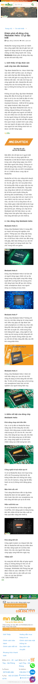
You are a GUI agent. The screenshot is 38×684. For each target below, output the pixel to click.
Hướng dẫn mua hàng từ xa (26, 636)
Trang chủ (8, 28)
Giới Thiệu (7, 634)
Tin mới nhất (19, 28)
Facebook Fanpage (26, 675)
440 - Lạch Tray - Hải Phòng (25, 663)
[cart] (32, 659)
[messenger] (32, 679)
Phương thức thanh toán (10, 654)
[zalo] (32, 672)
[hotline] (32, 665)
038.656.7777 (25, 672)
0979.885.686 (8, 672)
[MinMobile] (19, 596)
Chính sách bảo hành (9, 642)
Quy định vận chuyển (25, 648)
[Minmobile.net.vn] (19, 619)
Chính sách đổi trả (10, 646)
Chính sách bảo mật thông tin (27, 642)
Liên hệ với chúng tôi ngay (16, 605)
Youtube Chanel (26, 677)
